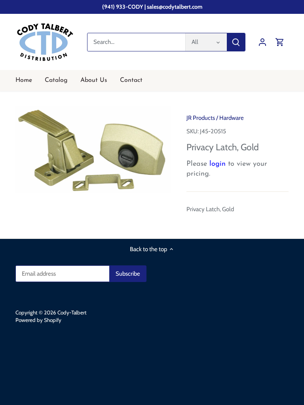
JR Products (200, 117)
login (217, 164)
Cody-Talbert (72, 312)
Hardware (231, 117)
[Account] (262, 42)
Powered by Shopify (38, 320)
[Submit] (236, 42)
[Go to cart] (280, 42)
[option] (93, 149)
